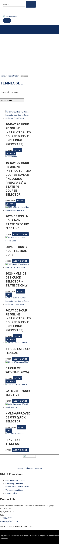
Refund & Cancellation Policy (17, 487)
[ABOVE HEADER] (7, 11)
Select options (13, 152)
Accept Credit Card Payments (29, 468)
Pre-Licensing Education (15, 480)
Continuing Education (14, 483)
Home (2, 76)
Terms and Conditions (14, 490)
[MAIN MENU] (7, 20)
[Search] (31, 4)
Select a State (12, 76)
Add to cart (20, 234)
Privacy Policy (11, 493)
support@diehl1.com (9, 521)
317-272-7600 (6, 518)
